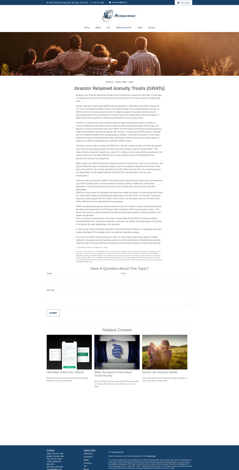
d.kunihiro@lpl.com (119, 2)
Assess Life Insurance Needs (159, 372)
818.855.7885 (58, 456)
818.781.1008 (98, 2)
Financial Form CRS (117, 452)
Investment (88, 456)
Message (51, 290)
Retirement (88, 453)
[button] (86, 27)
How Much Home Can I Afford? (65, 372)
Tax (85, 466)
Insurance (88, 463)
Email (123, 273)
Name (49, 273)
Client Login (185, 2)
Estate (86, 460)
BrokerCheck (152, 456)
